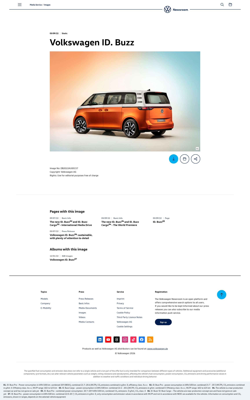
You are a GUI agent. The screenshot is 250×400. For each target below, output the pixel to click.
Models (44, 298)
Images (82, 312)
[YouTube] (108, 339)
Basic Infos (84, 303)
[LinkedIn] (100, 339)
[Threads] (117, 339)
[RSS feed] (150, 339)
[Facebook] (142, 339)
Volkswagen (63, 259)
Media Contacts (86, 321)
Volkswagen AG (124, 321)
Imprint (120, 298)
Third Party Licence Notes (129, 317)
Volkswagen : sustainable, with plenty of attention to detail (71, 236)
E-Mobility (46, 307)
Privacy (120, 303)
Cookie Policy (123, 312)
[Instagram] (125, 339)
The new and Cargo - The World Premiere (120, 223)
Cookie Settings (124, 326)
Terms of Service (125, 307)
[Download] (173, 159)
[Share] (195, 159)
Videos (82, 317)
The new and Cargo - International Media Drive (71, 223)
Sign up (163, 322)
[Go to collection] (230, 4)
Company (45, 303)
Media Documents (88, 307)
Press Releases (86, 298)
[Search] (222, 4)
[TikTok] (133, 339)
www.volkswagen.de (157, 348)
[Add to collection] (184, 159)
